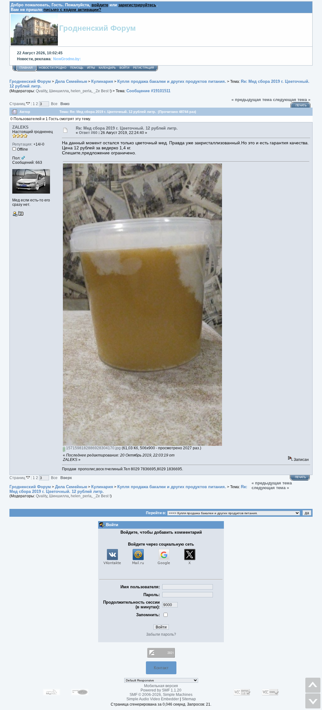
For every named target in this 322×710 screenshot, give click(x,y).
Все (54, 104)
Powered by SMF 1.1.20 (161, 690)
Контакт (161, 667)
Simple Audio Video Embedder (152, 699)
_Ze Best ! (101, 91)
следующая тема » (291, 99)
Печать (301, 105)
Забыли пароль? (161, 634)
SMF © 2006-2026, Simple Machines (161, 694)
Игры (91, 67)
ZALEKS (20, 127)
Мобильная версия (161, 686)
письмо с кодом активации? (72, 9)
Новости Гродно (52, 67)
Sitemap (189, 699)
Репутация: (22, 144)
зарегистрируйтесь (137, 5)
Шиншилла (59, 91)
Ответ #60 (88, 133)
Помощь (76, 67)
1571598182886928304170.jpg (93, 448)
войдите (100, 5)
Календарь (107, 67)
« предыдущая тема (251, 99)
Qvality (41, 91)
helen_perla (81, 91)
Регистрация (143, 67)
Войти (124, 67)
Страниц (17, 104)
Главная (26, 67)
